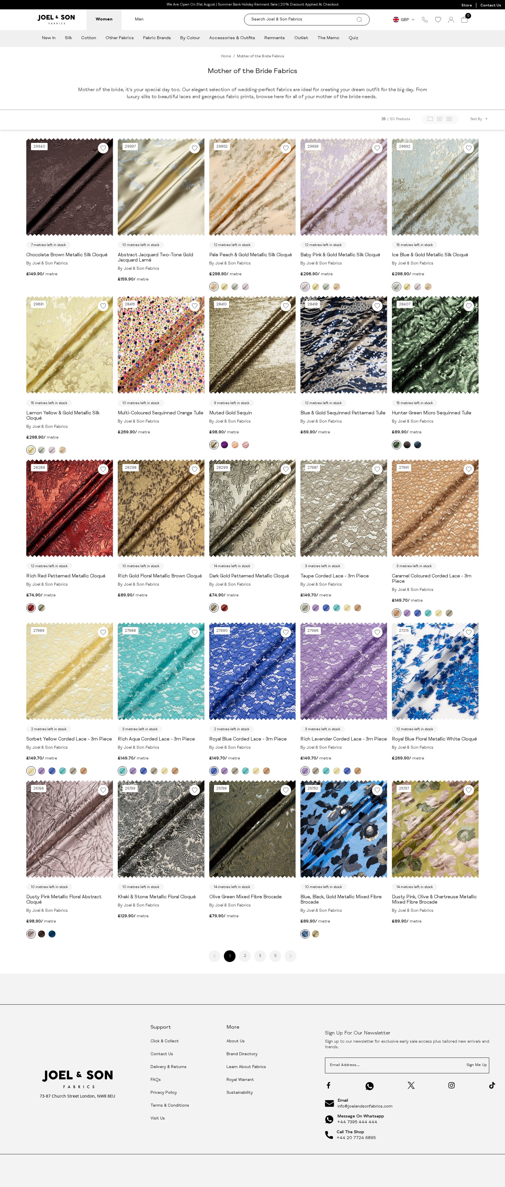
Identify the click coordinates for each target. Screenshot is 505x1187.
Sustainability (239, 1093)
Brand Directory (241, 1054)
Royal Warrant (240, 1080)
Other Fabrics (120, 38)
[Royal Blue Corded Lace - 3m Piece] (326, 607)
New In (49, 38)
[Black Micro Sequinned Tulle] (407, 444)
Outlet (301, 38)
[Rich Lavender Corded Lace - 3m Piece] (315, 607)
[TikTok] (492, 1085)
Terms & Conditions (170, 1106)
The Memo (328, 38)
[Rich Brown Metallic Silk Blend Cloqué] (41, 934)
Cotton (88, 38)
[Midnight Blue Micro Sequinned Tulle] (417, 444)
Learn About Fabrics (246, 1067)
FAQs (156, 1080)
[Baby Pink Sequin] (245, 444)
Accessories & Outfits (232, 38)
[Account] (451, 20)
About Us (235, 1041)
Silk (68, 38)
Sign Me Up (476, 1065)
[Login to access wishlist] (103, 148)
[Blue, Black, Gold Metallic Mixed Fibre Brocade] (305, 934)
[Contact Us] (425, 20)
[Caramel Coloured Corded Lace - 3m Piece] (357, 607)
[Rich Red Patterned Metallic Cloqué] (31, 607)
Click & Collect (165, 1041)
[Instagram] (451, 1085)
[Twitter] (411, 1085)
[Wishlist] (438, 20)
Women (104, 19)
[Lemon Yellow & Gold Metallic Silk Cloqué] (224, 286)
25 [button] (383, 119)
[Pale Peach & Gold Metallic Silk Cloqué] (214, 286)
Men (139, 19)
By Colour (190, 38)
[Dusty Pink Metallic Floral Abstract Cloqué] (31, 934)
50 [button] (392, 119)
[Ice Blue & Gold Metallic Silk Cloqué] (235, 286)
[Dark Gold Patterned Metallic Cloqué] (41, 607)
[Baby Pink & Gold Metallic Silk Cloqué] (245, 286)
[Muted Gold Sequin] (214, 444)
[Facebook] (328, 1085)
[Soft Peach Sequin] (235, 444)
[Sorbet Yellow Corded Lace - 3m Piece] (347, 607)
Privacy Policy (164, 1093)
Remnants (274, 38)
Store (466, 5)
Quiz (353, 38)
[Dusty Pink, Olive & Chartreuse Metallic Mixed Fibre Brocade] (315, 934)
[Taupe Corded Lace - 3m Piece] (305, 607)
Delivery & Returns (168, 1067)
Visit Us (158, 1119)
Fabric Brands (157, 38)
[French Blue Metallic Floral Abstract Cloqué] (52, 934)
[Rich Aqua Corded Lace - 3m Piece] (336, 607)
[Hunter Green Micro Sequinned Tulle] (396, 444)
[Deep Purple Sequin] (224, 444)
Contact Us (490, 5)
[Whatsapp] (369, 1086)
